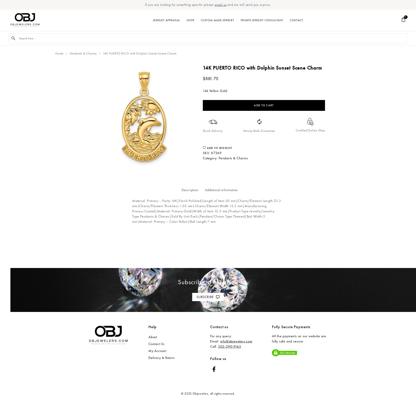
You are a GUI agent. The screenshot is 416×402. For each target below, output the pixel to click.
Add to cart (264, 105)
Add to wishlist (219, 148)
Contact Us (156, 344)
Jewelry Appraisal (166, 20)
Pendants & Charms (83, 53)
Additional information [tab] (221, 190)
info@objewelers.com (236, 341)
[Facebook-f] (214, 369)
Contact (296, 20)
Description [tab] (190, 190)
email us (220, 4)
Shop (190, 20)
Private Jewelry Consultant (262, 20)
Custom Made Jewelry (217, 20)
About (152, 337)
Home (59, 53)
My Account (157, 351)
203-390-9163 (229, 346)
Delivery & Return (161, 357)
